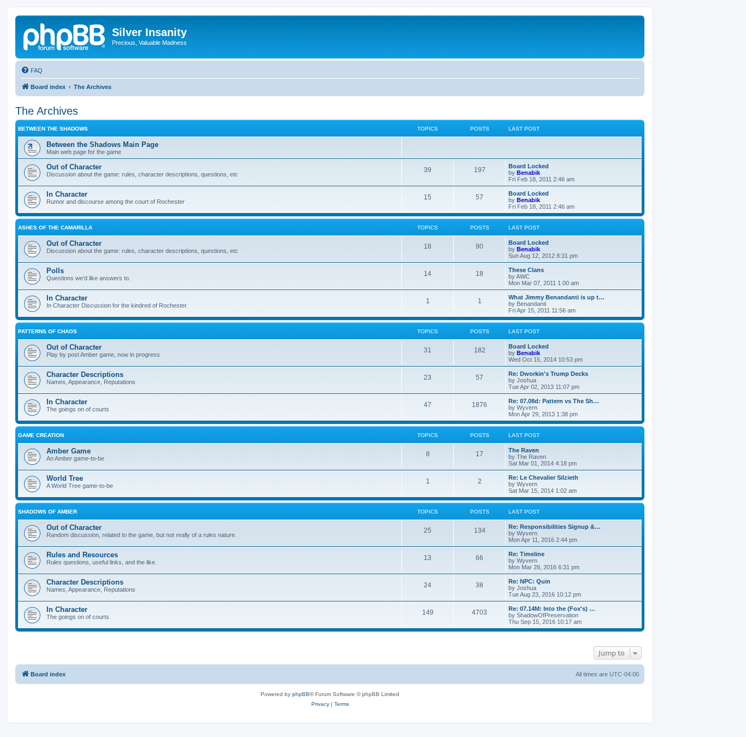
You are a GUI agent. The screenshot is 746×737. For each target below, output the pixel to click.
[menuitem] (32, 70)
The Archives (46, 111)
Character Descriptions (84, 374)
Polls (55, 271)
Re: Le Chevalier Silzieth (543, 477)
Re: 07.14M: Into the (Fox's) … (551, 608)
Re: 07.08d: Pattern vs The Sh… (553, 401)
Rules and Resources (82, 555)
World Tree (64, 478)
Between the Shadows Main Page (102, 144)
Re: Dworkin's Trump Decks (548, 373)
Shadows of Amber (47, 512)
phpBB (301, 694)
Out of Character (74, 167)
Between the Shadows (53, 129)
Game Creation (41, 435)
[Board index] (65, 35)
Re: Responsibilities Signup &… (554, 526)
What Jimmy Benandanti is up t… (556, 297)
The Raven (523, 450)
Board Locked (528, 166)
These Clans (526, 270)
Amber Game (68, 451)
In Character (66, 194)
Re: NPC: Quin (529, 581)
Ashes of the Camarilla (55, 228)
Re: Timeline (526, 554)
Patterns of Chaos (47, 331)
